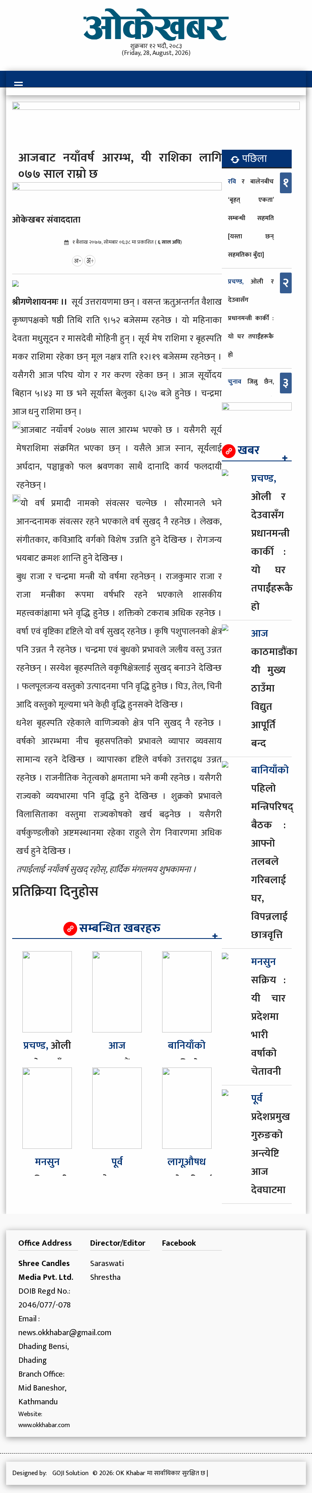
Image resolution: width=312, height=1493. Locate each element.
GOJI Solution (70, 1473)
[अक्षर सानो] (77, 260)
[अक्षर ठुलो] (89, 260)
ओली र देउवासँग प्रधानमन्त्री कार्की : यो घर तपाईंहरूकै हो (251, 318)
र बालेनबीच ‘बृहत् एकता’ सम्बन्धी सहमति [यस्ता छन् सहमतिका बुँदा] (251, 218)
